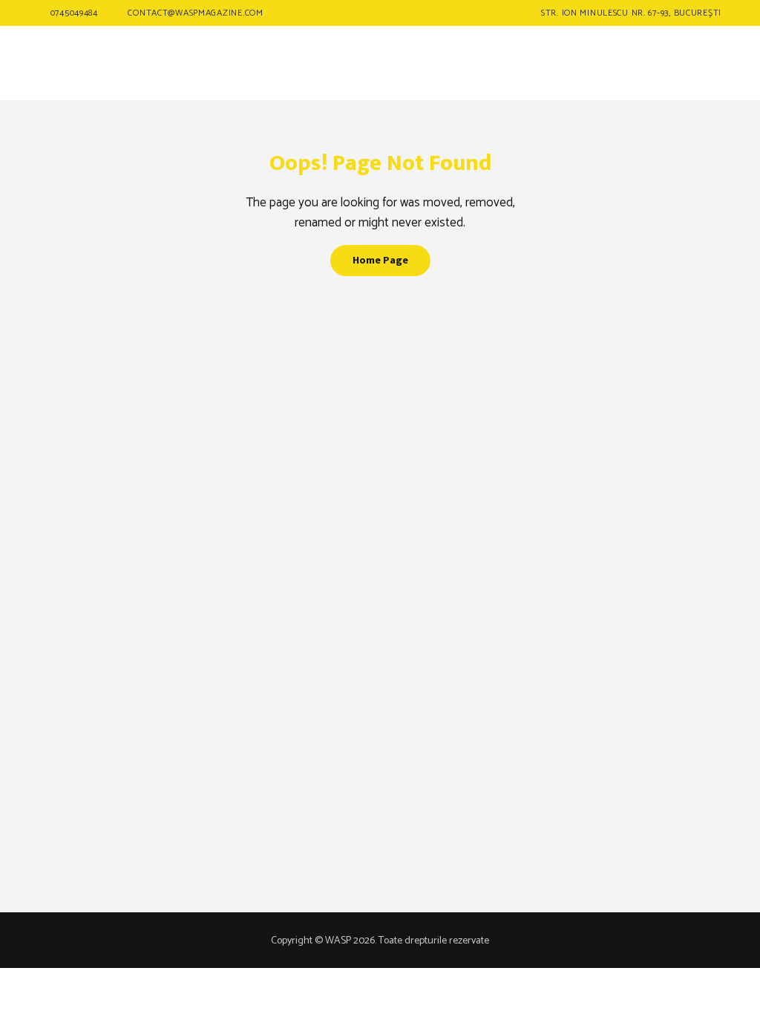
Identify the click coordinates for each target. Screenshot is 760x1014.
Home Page (380, 260)
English (665, 82)
